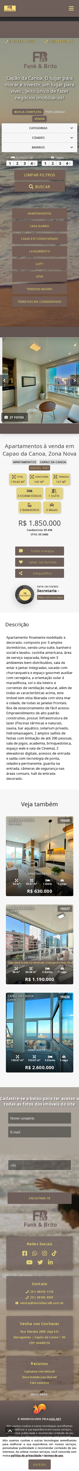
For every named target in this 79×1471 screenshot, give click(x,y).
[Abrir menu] (71, 8)
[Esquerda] (4, 380)
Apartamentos (40, 213)
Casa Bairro (39, 226)
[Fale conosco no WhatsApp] (34, 1253)
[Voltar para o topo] (10, 1431)
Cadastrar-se (39, 1198)
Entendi (39, 1465)
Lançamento (39, 251)
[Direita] (74, 380)
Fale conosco (39, 1383)
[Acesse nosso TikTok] (54, 1253)
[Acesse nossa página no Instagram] (44, 1253)
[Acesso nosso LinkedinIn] (50, 1262)
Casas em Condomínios (39, 239)
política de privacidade (26, 1455)
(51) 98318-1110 (22, 41)
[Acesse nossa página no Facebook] (24, 1253)
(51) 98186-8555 (61, 41)
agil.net (55, 1419)
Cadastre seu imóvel (39, 1371)
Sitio (39, 276)
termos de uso (53, 1455)
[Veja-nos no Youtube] (29, 1262)
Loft (39, 264)
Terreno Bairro (39, 289)
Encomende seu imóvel (39, 1377)
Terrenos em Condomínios (39, 302)
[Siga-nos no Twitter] (40, 1262)
